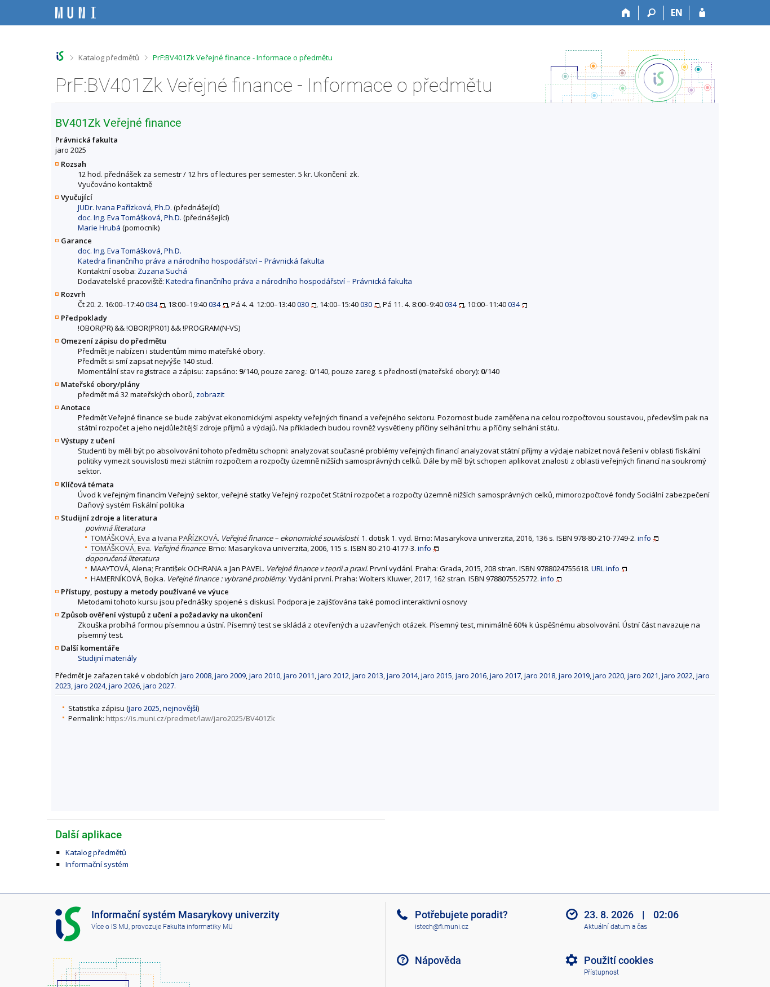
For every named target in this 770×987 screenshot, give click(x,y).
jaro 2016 (470, 675)
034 (151, 304)
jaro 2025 (144, 708)
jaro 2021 (642, 675)
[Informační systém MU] (60, 56)
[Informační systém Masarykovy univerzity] (75, 12)
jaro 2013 (367, 675)
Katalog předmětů (108, 57)
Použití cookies (618, 960)
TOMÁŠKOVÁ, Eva (120, 538)
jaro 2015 (436, 675)
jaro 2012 (333, 675)
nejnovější (180, 708)
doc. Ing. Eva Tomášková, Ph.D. (130, 217)
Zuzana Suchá (162, 271)
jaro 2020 (608, 675)
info (644, 538)
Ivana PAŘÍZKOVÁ (188, 538)
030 (303, 304)
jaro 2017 (505, 675)
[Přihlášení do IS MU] (702, 13)
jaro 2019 (574, 675)
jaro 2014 (402, 675)
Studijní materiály (107, 658)
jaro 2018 (539, 675)
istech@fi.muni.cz (441, 927)
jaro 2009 (230, 675)
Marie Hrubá (99, 228)
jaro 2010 (264, 675)
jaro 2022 (677, 675)
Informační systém (97, 864)
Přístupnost (601, 972)
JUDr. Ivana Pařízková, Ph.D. (125, 207)
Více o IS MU (110, 927)
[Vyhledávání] (651, 13)
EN (677, 12)
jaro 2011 (299, 675)
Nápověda (438, 960)
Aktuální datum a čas (615, 927)
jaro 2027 (158, 686)
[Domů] (626, 13)
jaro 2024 (89, 686)
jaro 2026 (124, 686)
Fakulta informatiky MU (198, 927)
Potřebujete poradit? (461, 915)
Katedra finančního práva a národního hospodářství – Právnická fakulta (201, 261)
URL (597, 568)
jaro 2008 (195, 675)
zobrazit (210, 394)
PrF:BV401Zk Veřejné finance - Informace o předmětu (243, 57)
